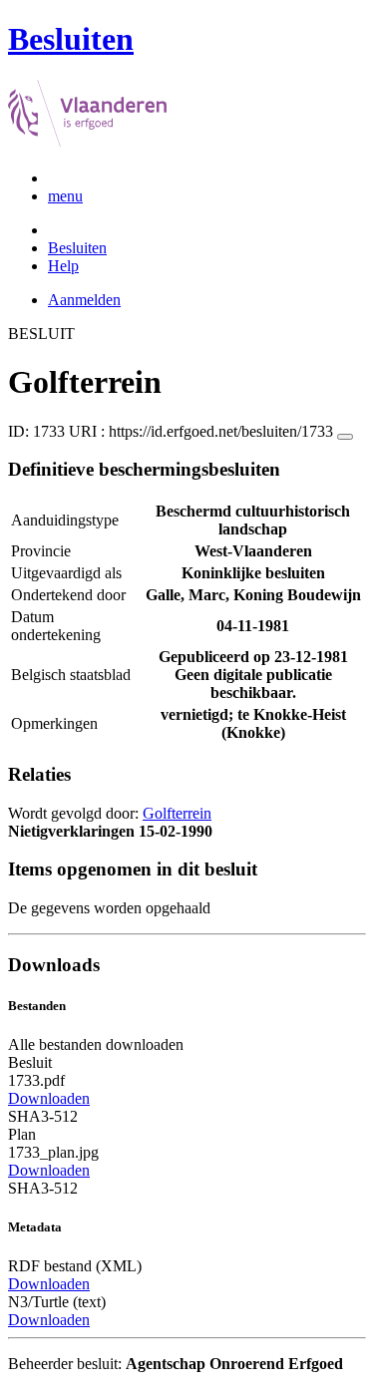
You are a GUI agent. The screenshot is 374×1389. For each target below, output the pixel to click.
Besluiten (77, 247)
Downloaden (49, 1098)
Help (63, 265)
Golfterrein (177, 813)
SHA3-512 (43, 1116)
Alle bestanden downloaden (96, 1044)
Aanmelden (84, 299)
